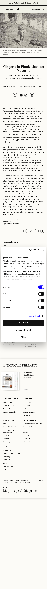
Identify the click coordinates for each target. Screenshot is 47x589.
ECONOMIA (28, 399)
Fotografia (6, 435)
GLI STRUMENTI (30, 420)
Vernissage (7, 442)
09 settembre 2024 (31, 347)
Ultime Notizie (10, 9)
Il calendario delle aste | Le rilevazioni (33, 428)
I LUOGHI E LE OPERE (11, 399)
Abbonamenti (35, 9)
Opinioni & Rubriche (10, 427)
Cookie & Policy (8, 466)
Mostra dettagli (34, 316)
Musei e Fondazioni (10, 409)
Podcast (27, 435)
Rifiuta (23, 337)
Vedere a (6, 438)
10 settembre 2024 (9, 345)
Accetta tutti (23, 323)
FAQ (4, 469)
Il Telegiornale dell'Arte (11, 453)
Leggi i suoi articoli (10, 245)
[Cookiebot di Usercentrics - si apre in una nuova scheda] (29, 250)
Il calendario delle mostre (33, 424)
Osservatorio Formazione (33, 442)
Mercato (27, 415)
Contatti (6, 463)
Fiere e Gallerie (29, 402)
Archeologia (7, 402)
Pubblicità (6, 460)
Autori (26, 432)
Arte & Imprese (29, 412)
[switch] (41, 294)
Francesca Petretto (9, 342)
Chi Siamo (6, 447)
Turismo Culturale (9, 412)
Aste (25, 409)
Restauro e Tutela (9, 405)
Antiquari (27, 405)
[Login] (18, 9)
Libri (4, 424)
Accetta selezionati (23, 330)
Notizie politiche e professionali (9, 431)
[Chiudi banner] (43, 250)
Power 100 (27, 438)
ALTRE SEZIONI (8, 420)
